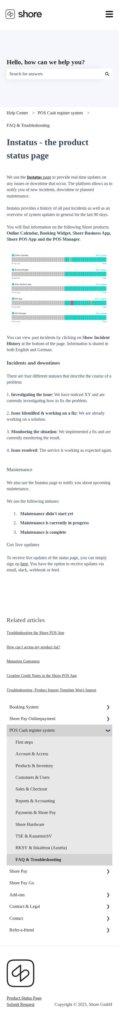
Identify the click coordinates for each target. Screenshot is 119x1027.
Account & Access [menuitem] (31, 753)
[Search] (107, 74)
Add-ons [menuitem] (17, 894)
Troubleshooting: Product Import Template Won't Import (51, 690)
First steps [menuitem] (24, 742)
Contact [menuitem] (16, 918)
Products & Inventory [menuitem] (34, 765)
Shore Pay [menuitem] (18, 871)
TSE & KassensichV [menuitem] (33, 836)
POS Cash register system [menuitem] (32, 730)
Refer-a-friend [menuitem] (21, 930)
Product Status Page (24, 998)
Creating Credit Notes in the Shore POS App (42, 676)
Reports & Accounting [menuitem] (35, 801)
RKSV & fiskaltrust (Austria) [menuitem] (41, 847)
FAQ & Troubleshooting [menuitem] (38, 859)
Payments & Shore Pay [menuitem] (35, 812)
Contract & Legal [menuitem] (24, 906)
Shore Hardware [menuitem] (29, 824)
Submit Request (20, 1004)
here (24, 563)
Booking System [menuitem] (23, 707)
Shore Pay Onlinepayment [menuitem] (32, 718)
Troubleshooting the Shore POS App (35, 633)
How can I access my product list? (33, 647)
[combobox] (54, 74)
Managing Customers (23, 661)
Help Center (17, 113)
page (39, 177)
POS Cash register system (60, 113)
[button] (108, 707)
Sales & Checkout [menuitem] (31, 789)
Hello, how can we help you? (46, 62)
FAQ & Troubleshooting (28, 125)
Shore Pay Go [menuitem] (21, 882)
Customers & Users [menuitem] (32, 777)
